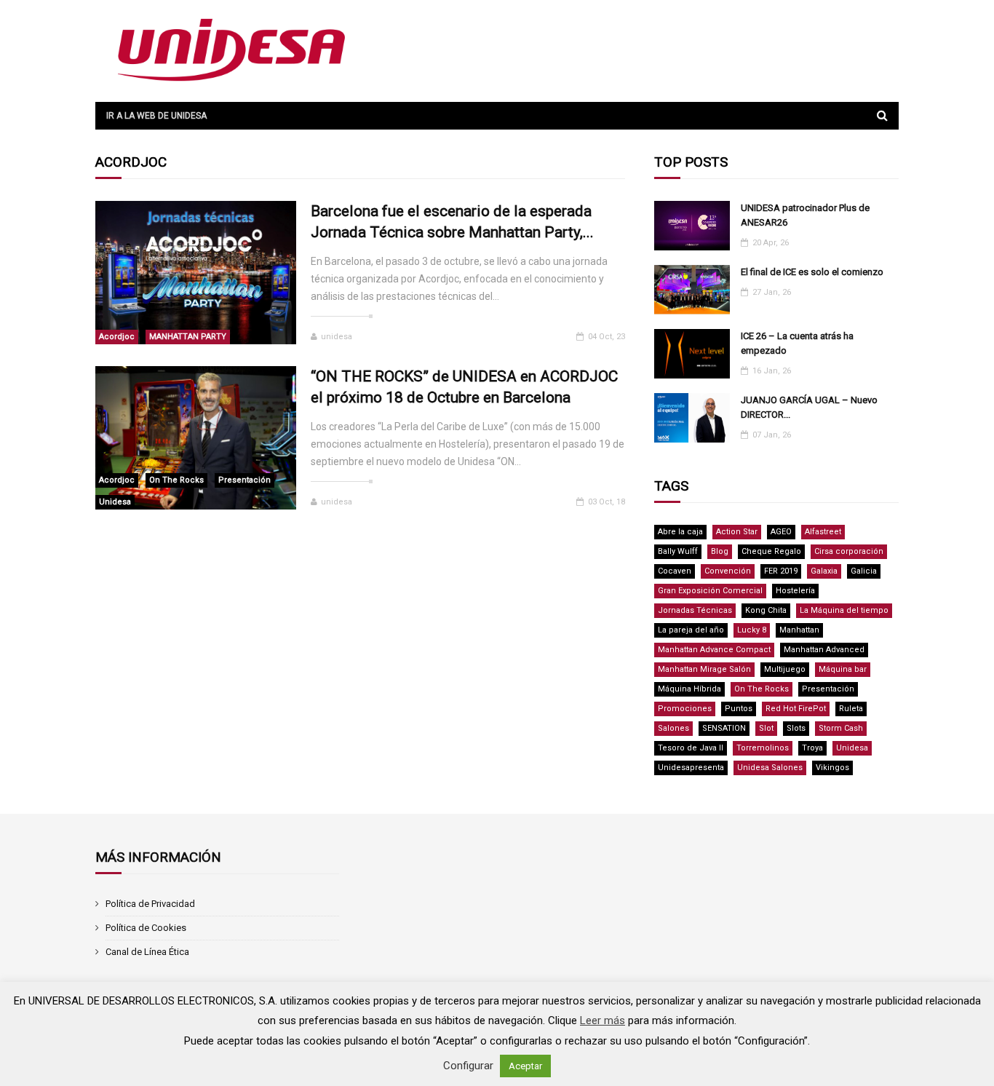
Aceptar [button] (525, 1066)
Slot (766, 728)
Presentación (244, 480)
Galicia (864, 571)
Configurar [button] (468, 1065)
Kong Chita (766, 610)
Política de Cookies (146, 927)
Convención (727, 571)
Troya (812, 748)
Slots (796, 728)
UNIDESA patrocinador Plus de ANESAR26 (805, 215)
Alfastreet (823, 531)
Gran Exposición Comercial (710, 590)
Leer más (602, 1020)
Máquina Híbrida (689, 689)
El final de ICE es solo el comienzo (812, 271)
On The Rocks (176, 480)
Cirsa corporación (848, 551)
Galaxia (824, 571)
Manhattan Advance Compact (714, 649)
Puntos (738, 708)
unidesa (336, 336)
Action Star (737, 531)
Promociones (685, 708)
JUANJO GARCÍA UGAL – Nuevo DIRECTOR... (809, 407)
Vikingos (832, 767)
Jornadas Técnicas (695, 610)
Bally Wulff (678, 551)
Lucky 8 (751, 630)
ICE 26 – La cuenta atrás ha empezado (797, 343)
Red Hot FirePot (796, 708)
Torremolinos (762, 748)
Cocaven (674, 571)
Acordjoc (117, 336)
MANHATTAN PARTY (187, 336)
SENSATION (724, 728)
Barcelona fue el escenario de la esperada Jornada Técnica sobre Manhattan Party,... (452, 221)
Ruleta (851, 708)
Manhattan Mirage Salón (704, 669)
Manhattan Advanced (824, 649)
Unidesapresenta (691, 767)
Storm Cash (841, 728)
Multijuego (785, 669)
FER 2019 (781, 571)
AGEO (781, 531)
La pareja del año (691, 630)
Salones (673, 728)
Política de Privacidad (150, 903)
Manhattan (799, 630)
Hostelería (795, 590)
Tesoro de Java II (690, 748)
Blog (719, 551)
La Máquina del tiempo (844, 610)
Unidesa (115, 502)
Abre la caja (680, 531)
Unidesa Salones (770, 767)
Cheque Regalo (771, 551)
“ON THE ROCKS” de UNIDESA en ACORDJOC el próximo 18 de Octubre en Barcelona (464, 387)
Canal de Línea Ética (147, 951)
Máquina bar (843, 669)
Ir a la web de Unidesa (156, 116)
